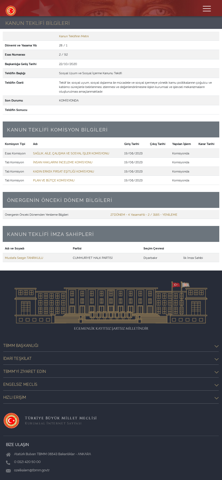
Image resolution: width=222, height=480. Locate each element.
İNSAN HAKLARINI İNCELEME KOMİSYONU (62, 162)
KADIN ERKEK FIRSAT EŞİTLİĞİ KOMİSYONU (63, 171)
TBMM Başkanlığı (20, 345)
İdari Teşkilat (17, 358)
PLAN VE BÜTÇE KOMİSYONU (53, 180)
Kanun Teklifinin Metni (74, 36)
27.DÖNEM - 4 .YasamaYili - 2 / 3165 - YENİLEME (143, 214)
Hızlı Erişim (14, 397)
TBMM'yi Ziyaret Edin (24, 371)
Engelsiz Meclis (20, 384)
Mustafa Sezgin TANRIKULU (24, 257)
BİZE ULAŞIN (17, 444)
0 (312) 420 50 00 (27, 461)
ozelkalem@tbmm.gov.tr (32, 470)
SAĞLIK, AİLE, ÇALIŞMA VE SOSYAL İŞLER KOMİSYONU (71, 153)
